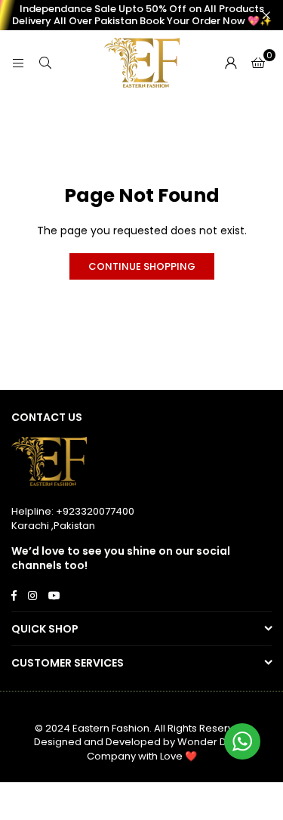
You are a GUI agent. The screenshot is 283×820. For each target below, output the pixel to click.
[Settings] (231, 62)
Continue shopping (141, 266)
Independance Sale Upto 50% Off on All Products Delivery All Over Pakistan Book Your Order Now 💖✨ (142, 14)
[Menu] (18, 62)
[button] (258, 62)
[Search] (45, 62)
